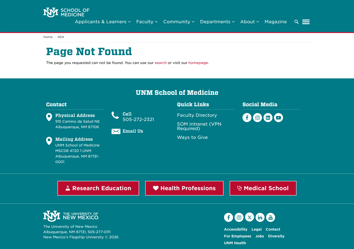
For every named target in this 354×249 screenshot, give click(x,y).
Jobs (259, 236)
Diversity (276, 236)
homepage (198, 63)
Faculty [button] (145, 21)
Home (48, 37)
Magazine (276, 21)
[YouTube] (270, 217)
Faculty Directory (197, 115)
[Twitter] (249, 217)
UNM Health (235, 243)
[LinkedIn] (268, 117)
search (161, 63)
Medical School (265, 188)
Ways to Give (192, 137)
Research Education (100, 188)
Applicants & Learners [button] (101, 21)
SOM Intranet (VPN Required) (199, 126)
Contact (273, 229)
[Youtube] (278, 117)
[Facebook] (246, 117)
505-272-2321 (138, 119)
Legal (256, 229)
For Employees (237, 236)
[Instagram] (257, 117)
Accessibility (235, 229)
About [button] (248, 21)
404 (61, 37)
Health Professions (187, 188)
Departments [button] (216, 21)
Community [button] (177, 21)
